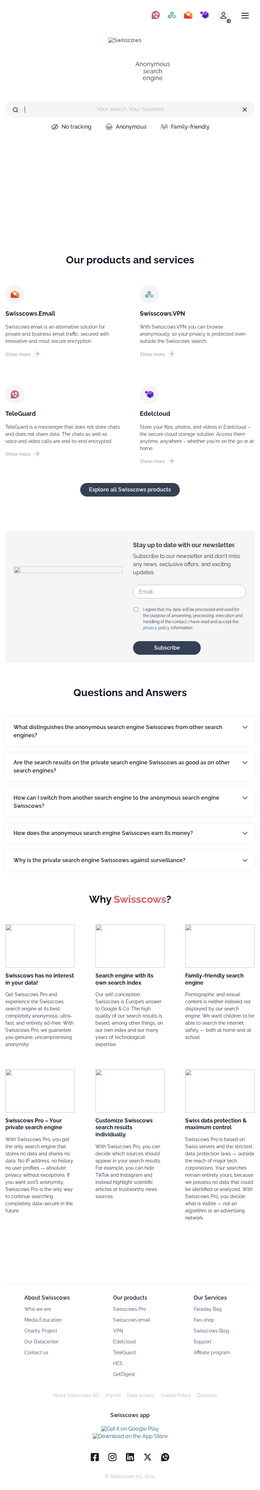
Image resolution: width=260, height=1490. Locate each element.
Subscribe (167, 648)
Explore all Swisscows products (130, 489)
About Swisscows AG (76, 1395)
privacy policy (156, 628)
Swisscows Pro (129, 1309)
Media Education (43, 1320)
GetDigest (124, 1374)
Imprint (113, 1395)
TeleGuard (124, 1352)
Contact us (36, 1352)
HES (118, 1363)
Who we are (37, 1309)
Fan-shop (204, 1320)
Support (203, 1341)
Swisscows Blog (211, 1331)
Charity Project (40, 1331)
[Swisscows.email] (188, 15)
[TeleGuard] (156, 15)
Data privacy (141, 1395)
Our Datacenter (41, 1341)
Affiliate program (212, 1352)
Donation (207, 1395)
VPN (118, 1331)
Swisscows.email (131, 1320)
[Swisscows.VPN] (172, 15)
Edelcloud (124, 1341)
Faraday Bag (208, 1309)
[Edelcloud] (204, 15)
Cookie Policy (176, 1395)
